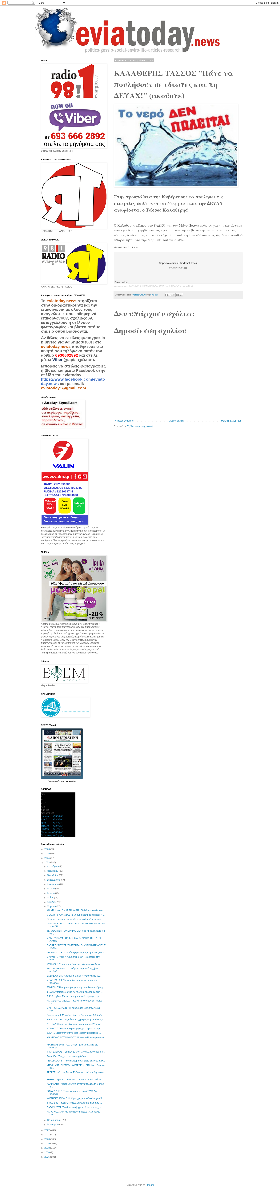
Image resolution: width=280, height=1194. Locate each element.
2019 (47, 1143)
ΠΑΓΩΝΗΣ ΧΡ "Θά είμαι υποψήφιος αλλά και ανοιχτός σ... (76, 1107)
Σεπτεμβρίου (54, 880)
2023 (47, 862)
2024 (47, 858)
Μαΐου (50, 897)
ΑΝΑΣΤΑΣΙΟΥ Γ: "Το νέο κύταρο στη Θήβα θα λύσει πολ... (76, 1060)
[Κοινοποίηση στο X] (174, 295)
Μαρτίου (51, 906)
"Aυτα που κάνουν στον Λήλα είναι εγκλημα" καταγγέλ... (75, 919)
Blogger (150, 1185)
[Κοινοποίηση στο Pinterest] (181, 295)
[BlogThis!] (170, 295)
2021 (47, 1134)
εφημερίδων (71, 781)
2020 (47, 1139)
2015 (47, 1157)
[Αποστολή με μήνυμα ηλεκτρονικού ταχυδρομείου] (166, 295)
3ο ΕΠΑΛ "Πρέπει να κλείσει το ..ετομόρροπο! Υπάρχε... (75, 1024)
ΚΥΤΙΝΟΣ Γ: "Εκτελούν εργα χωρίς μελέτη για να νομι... (74, 1028)
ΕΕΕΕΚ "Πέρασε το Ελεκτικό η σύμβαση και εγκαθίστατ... (75, 1079)
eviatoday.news (120, 286)
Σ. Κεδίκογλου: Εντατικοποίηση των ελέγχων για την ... (74, 996)
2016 (47, 1152)
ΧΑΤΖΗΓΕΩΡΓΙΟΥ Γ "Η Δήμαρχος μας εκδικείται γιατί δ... (75, 1098)
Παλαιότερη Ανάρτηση (230, 420)
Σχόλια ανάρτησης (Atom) (140, 426)
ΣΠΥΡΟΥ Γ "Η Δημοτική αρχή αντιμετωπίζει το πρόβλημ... (76, 987)
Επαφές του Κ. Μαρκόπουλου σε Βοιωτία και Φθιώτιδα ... (76, 1015)
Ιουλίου (51, 888)
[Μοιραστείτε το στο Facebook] (177, 295)
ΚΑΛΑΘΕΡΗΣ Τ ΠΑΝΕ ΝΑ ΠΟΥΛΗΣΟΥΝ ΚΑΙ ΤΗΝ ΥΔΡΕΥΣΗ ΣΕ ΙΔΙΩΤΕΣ (161, 286)
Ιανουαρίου (53, 1124)
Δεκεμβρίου (53, 866)
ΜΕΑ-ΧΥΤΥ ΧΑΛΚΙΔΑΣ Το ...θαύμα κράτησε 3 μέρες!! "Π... (76, 915)
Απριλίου (52, 902)
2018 (47, 1148)
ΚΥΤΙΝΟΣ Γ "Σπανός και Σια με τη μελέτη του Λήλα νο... (74, 964)
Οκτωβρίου (53, 875)
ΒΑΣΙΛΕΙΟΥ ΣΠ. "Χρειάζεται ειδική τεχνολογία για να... (74, 975)
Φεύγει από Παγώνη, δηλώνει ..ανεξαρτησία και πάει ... (74, 1102)
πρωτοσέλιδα (56, 781)
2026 (47, 849)
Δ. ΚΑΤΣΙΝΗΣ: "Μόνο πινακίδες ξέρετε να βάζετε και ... (74, 1033)
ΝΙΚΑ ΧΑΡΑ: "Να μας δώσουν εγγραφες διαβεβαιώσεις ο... (76, 1019)
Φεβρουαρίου (54, 1120)
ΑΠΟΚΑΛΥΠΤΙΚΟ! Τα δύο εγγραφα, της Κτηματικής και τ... (76, 952)
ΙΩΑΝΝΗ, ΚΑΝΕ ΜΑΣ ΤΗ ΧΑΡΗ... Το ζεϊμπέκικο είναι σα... (76, 910)
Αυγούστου (53, 884)
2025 (47, 853)
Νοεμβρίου (53, 871)
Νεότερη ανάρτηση (124, 420)
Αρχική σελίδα (176, 420)
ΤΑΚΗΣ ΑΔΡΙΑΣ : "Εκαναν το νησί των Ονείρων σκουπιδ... (76, 1051)
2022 (47, 1130)
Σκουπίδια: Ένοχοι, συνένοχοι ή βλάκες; (67, 1056)
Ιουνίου (51, 893)
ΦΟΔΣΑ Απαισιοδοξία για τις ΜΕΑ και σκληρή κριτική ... (74, 992)
